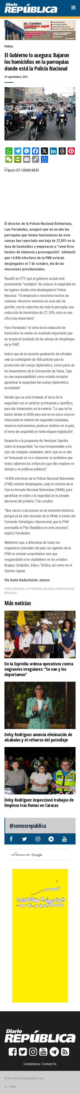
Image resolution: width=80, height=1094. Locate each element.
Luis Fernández (33, 588)
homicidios (18, 588)
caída (7, 588)
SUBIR (12, 1086)
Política (8, 46)
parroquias (49, 588)
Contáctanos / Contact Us (40, 1064)
